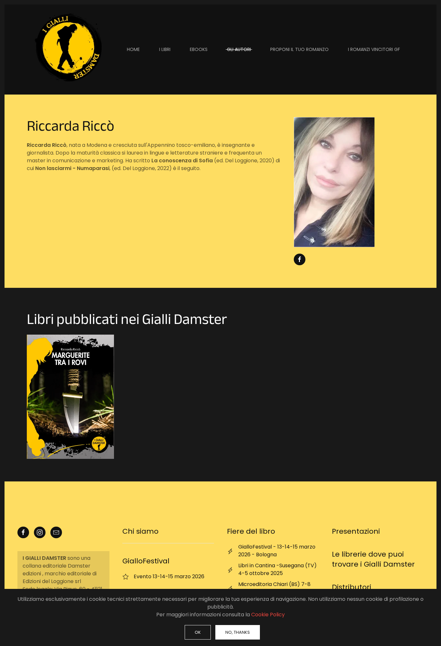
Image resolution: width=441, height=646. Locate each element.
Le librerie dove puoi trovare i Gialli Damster (373, 559)
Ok (198, 632)
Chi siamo (140, 531)
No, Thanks (237, 632)
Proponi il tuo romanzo (299, 49)
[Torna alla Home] (67, 49)
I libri (164, 49)
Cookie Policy (268, 614)
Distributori (351, 587)
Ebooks (199, 49)
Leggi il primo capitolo (70, 397)
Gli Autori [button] (239, 49)
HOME (133, 49)
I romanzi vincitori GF (374, 49)
